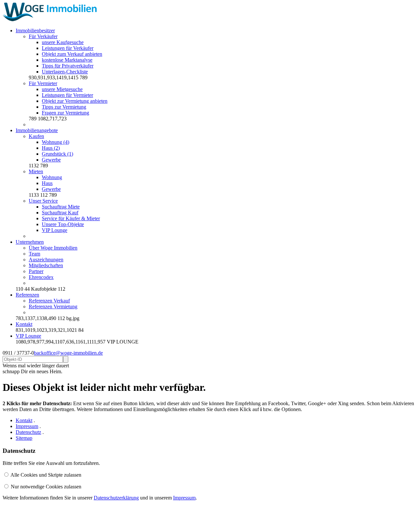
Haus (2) (51, 148)
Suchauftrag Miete (61, 206)
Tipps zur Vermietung (64, 107)
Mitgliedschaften (46, 265)
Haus (47, 183)
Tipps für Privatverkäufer (67, 66)
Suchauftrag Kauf (60, 212)
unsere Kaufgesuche (63, 42)
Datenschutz (28, 432)
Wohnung (52, 177)
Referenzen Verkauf (49, 300)
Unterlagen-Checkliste (65, 71)
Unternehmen (30, 242)
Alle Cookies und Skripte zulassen (45, 475)
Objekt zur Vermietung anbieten (74, 101)
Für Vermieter (43, 83)
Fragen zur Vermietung (65, 112)
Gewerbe (51, 159)
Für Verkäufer (43, 36)
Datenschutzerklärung (116, 497)
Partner (36, 271)
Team (34, 253)
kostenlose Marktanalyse (67, 60)
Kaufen (36, 136)
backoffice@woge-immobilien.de (68, 353)
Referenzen (27, 295)
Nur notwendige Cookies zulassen (46, 486)
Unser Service (43, 201)
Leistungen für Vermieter (67, 95)
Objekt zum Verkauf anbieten (72, 54)
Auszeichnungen (46, 259)
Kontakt (24, 324)
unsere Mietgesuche (62, 89)
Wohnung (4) (55, 142)
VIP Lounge (54, 230)
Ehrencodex (41, 277)
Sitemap (24, 438)
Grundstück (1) (57, 154)
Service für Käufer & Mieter (71, 218)
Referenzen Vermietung (53, 306)
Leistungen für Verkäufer (67, 48)
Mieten (36, 171)
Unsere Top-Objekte (63, 224)
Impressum (27, 426)
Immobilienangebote (37, 130)
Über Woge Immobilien (53, 248)
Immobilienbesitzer (35, 30)
